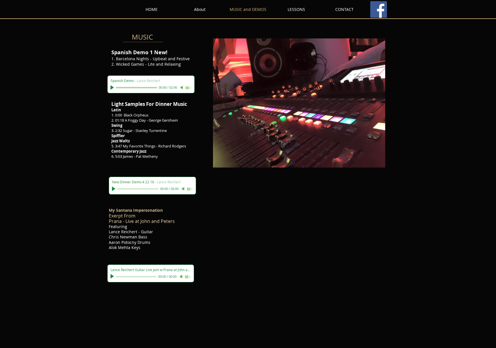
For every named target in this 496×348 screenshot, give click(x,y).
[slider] (188, 87)
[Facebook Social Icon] (378, 9)
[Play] (113, 87)
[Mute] (182, 87)
